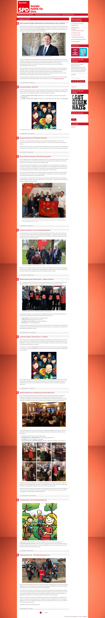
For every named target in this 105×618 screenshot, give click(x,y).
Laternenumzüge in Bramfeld (29, 87)
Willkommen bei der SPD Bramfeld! (25, 14)
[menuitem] (25, 14)
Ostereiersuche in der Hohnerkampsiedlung (33, 500)
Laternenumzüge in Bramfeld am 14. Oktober (34, 337)
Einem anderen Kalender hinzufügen (78, 39)
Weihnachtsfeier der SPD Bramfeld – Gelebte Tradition (37, 279)
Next (46, 612)
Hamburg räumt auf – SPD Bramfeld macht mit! (34, 555)
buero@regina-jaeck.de (59, 78)
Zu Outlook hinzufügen (75, 35)
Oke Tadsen (30, 608)
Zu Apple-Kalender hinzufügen (77, 37)
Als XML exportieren (75, 41)
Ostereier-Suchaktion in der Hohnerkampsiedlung (35, 230)
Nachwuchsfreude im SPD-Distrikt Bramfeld (33, 138)
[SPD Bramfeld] (30, 6)
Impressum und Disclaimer (68, 14)
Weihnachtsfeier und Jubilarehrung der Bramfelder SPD (37, 392)
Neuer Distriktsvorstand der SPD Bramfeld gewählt (35, 156)
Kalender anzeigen (75, 27)
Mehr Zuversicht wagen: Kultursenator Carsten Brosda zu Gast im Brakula (42, 23)
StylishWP (85, 616)
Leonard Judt (31, 82)
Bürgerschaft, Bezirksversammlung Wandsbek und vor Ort (47, 14)
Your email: (73, 74)
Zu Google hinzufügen (75, 32)
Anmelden (73, 126)
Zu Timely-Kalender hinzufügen (77, 30)
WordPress (75, 616)
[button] (73, 29)
